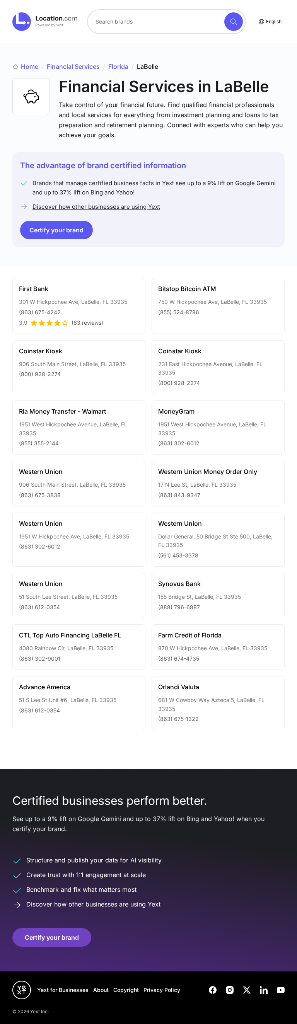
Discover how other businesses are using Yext (96, 206)
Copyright (126, 990)
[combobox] (166, 21)
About (101, 990)
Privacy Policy (161, 990)
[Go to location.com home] (45, 21)
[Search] (233, 21)
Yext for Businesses (63, 990)
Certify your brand (56, 230)
